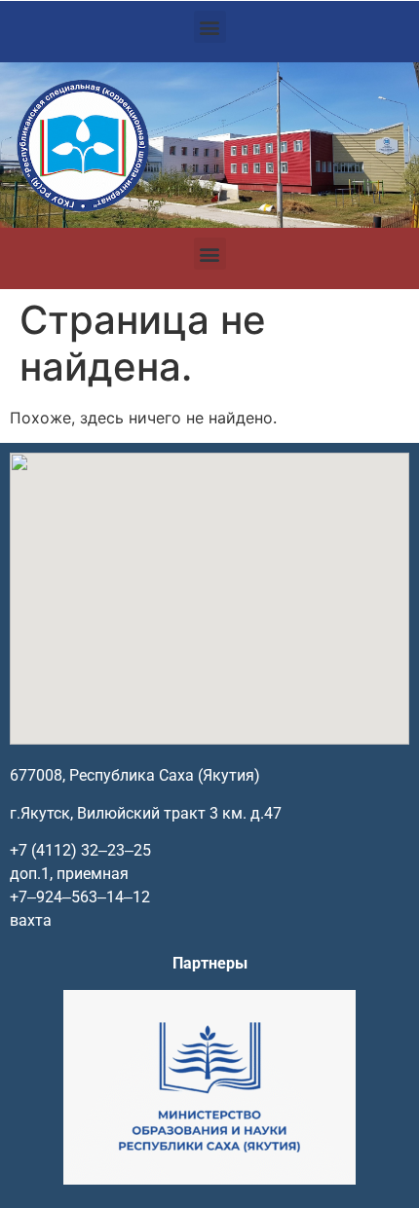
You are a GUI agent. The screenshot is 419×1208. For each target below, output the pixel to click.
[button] (210, 27)
